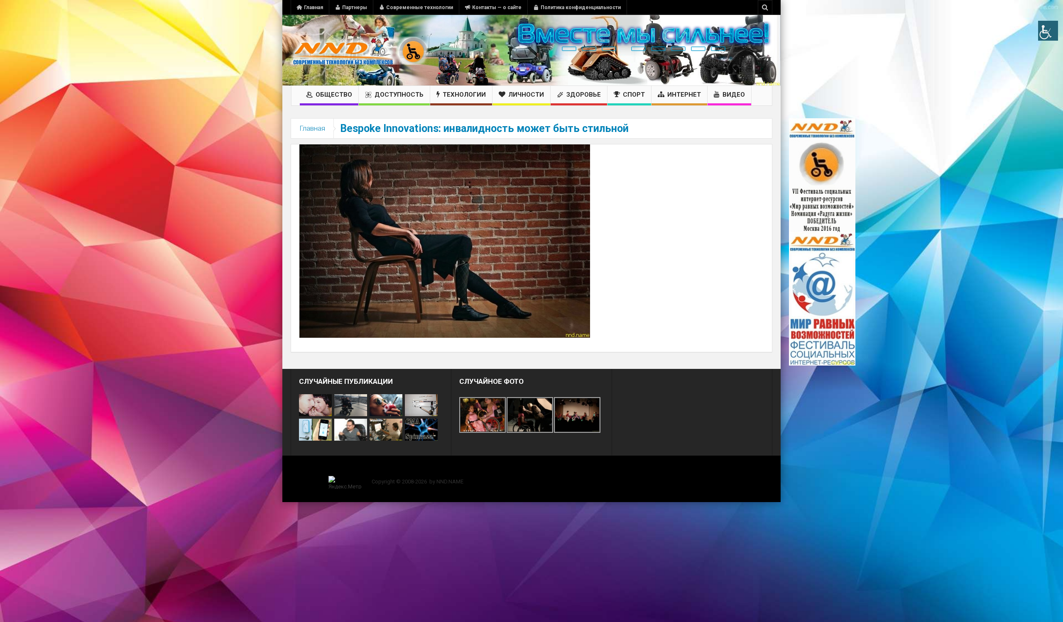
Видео (734, 94)
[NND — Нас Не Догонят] (359, 50)
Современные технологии (419, 7)
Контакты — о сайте (497, 7)
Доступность (399, 94)
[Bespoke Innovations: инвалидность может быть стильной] (444, 240)
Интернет (684, 94)
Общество (334, 94)
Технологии (464, 94)
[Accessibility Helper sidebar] (1048, 31)
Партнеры (354, 7)
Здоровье (583, 94)
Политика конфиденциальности (581, 7)
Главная (313, 7)
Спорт (634, 94)
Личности (526, 94)
